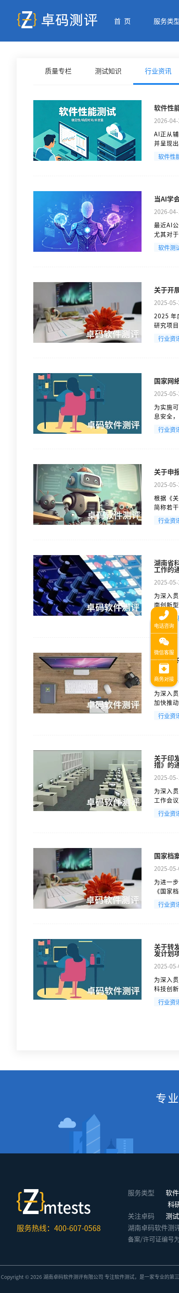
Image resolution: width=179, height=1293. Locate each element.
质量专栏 (58, 71)
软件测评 (73, 1276)
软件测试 (124, 1276)
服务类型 (141, 1192)
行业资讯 (158, 71)
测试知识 (108, 71)
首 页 (122, 21)
